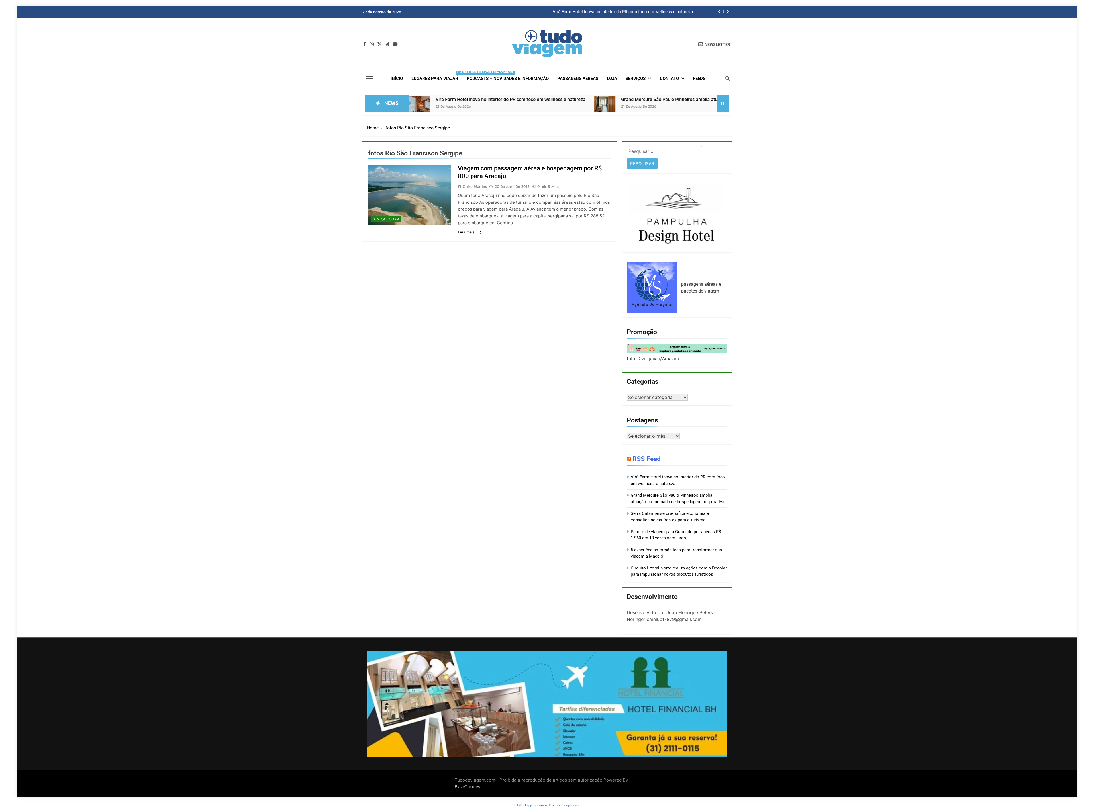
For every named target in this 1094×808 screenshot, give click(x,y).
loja (612, 78)
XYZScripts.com (568, 805)
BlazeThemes (467, 786)
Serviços (636, 78)
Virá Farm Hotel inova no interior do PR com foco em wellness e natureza (623, 12)
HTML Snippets (525, 805)
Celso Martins (475, 186)
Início (397, 78)
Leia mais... (468, 232)
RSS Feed (646, 459)
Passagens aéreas (577, 78)
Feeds (699, 78)
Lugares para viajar (436, 76)
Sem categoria (386, 219)
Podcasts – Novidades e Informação (508, 78)
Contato (669, 78)
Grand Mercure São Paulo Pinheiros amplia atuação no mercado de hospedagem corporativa (652, 99)
